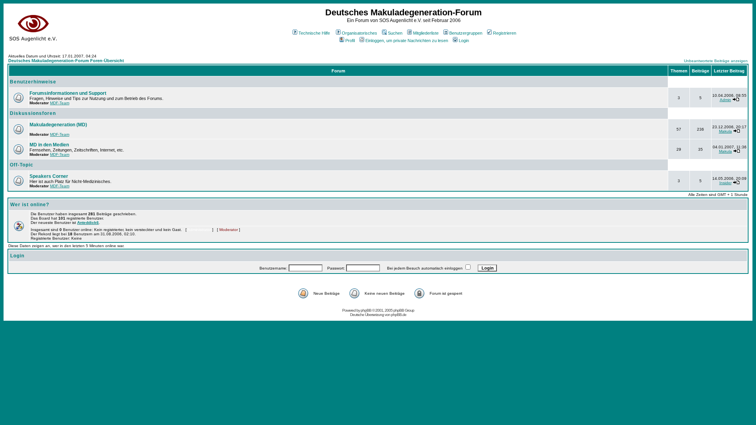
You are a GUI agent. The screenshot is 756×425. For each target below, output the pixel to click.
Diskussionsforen (33, 113)
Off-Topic (21, 165)
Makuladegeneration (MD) (58, 125)
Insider (725, 183)
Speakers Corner (49, 176)
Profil (350, 40)
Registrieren (504, 33)
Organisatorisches (359, 33)
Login (464, 40)
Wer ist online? (29, 204)
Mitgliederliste (426, 33)
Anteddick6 (88, 222)
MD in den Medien (49, 145)
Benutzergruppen (465, 33)
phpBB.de (398, 314)
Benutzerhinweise (33, 82)
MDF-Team (59, 103)
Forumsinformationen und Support (68, 93)
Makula (725, 131)
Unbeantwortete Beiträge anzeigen (716, 61)
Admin (725, 100)
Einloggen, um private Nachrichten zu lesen (406, 40)
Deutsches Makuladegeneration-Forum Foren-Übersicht (66, 60)
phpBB (366, 310)
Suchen (395, 33)
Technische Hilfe (314, 33)
